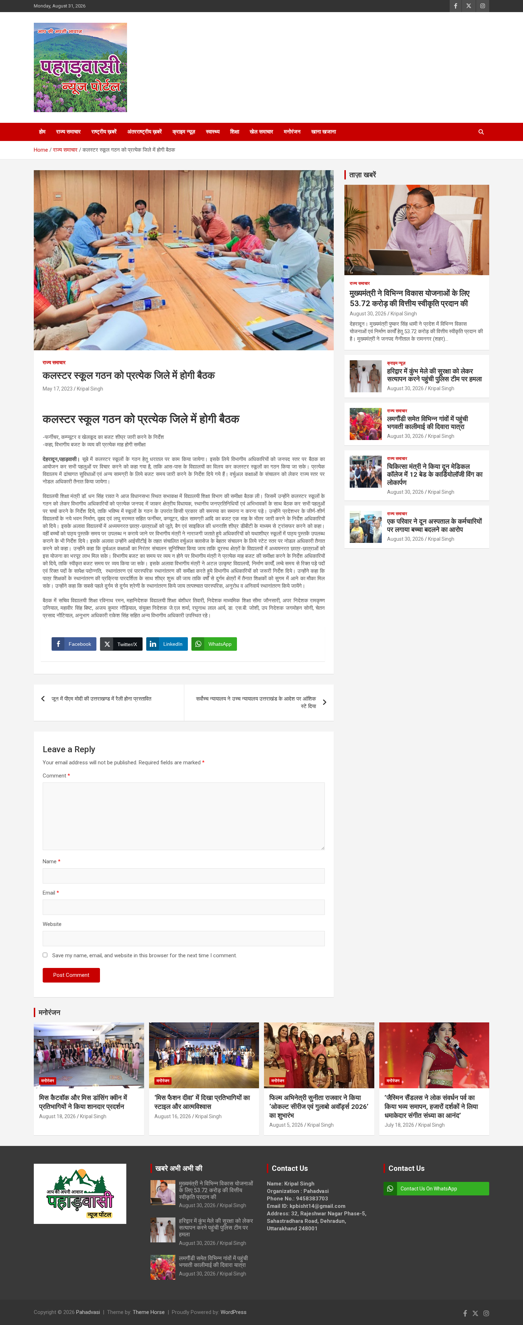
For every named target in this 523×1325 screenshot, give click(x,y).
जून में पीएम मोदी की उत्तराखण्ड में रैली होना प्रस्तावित (101, 699)
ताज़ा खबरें (362, 175)
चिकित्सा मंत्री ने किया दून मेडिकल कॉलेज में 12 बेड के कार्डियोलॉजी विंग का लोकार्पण (434, 474)
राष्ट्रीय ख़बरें (104, 132)
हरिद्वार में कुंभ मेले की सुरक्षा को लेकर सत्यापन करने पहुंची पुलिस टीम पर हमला (434, 375)
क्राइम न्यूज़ (184, 132)
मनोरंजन (292, 132)
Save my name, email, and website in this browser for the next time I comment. (144, 955)
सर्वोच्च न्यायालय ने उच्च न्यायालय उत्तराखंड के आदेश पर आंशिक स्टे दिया (256, 702)
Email (51, 893)
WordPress (234, 1312)
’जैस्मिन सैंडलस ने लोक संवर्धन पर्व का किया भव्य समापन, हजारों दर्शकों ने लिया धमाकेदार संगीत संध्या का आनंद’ (431, 1106)
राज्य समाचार (68, 132)
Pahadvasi (88, 1312)
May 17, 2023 (58, 389)
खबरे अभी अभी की (178, 1168)
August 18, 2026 (57, 1116)
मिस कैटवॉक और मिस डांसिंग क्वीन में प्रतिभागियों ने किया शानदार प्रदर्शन (83, 1102)
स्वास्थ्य (213, 132)
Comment (56, 776)
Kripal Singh (90, 389)
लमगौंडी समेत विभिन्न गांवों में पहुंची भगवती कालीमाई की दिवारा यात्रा (427, 423)
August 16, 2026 (172, 1116)
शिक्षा (234, 132)
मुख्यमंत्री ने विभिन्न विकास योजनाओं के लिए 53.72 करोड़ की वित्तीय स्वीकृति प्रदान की (216, 1190)
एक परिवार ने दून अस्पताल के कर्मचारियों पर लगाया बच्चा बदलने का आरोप (434, 525)
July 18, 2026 (399, 1125)
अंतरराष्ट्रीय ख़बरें (144, 132)
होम (42, 132)
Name (51, 861)
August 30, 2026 (368, 313)
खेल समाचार (261, 132)
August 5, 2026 (286, 1125)
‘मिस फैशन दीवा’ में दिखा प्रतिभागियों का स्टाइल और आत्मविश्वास (202, 1102)
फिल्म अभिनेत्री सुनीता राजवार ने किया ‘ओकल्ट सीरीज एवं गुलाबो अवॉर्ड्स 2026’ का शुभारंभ (319, 1106)
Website (52, 924)
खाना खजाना (323, 132)
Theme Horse (149, 1312)
